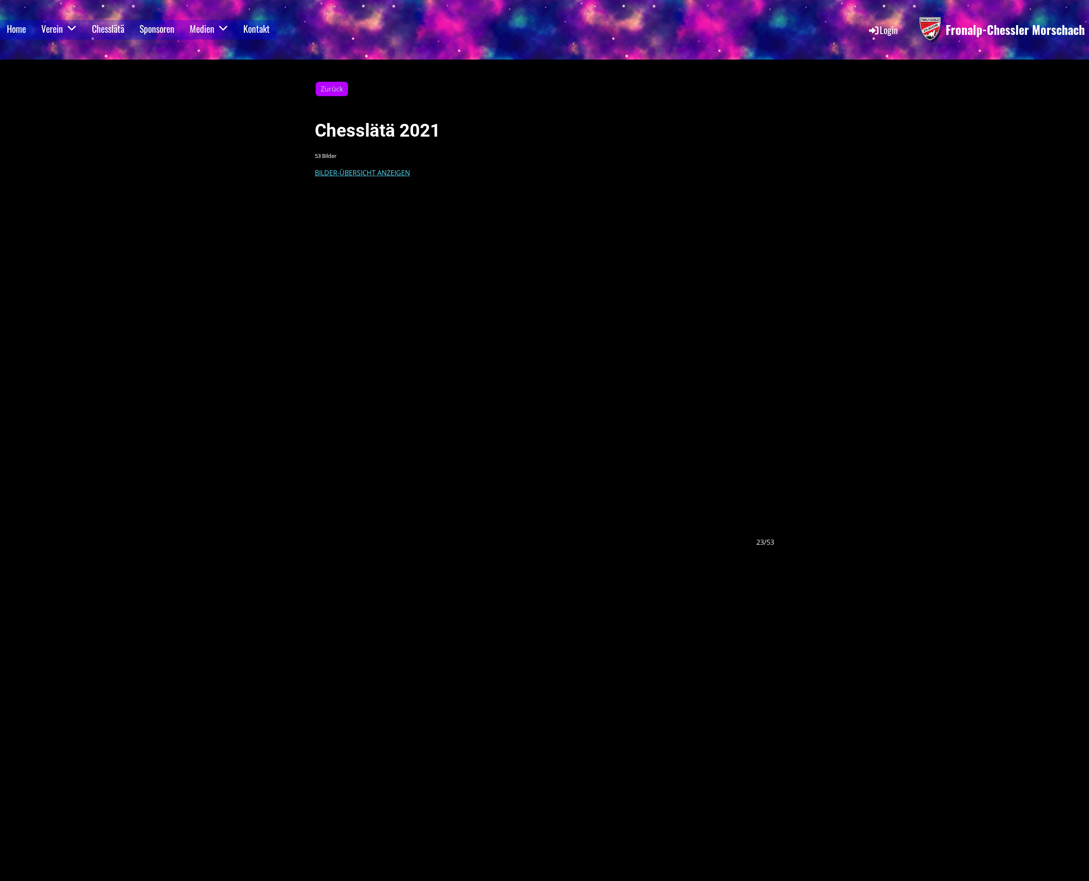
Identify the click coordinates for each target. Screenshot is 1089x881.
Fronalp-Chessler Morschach (1015, 29)
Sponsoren (157, 28)
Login (889, 30)
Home (16, 28)
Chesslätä (108, 28)
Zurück (332, 89)
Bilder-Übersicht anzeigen (362, 172)
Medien (202, 28)
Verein (52, 28)
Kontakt (256, 28)
